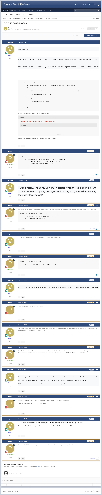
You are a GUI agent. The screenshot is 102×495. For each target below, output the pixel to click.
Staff (23, 14)
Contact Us (10, 491)
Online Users (31, 14)
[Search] (98, 10)
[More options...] (97, 42)
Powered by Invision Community (92, 491)
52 (10, 58)
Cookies (16, 491)
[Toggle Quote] (20, 117)
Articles (18, 14)
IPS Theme (4, 490)
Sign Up (91, 4)
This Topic (92, 10)
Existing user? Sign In (81, 4)
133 (11, 167)
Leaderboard (41, 10)
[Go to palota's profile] (10, 158)
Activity (14, 10)
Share (83, 28)
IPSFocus (11, 490)
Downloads (23, 10)
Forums (5, 14)
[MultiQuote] (19, 146)
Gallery (32, 10)
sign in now (38, 466)
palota (10, 151)
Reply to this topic (92, 35)
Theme (4, 491)
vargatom (10, 42)
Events (11, 14)
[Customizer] (95, 4)
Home (6, 10)
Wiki (50, 10)
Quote (23, 145)
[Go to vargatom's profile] (5, 28)
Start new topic (77, 35)
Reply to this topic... (17, 473)
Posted (22, 42)
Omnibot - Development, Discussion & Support (28, 29)
